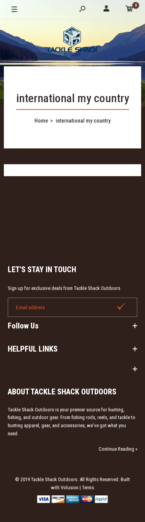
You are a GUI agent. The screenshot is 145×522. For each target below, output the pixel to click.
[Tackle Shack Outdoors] (73, 42)
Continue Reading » (118, 449)
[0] (129, 10)
